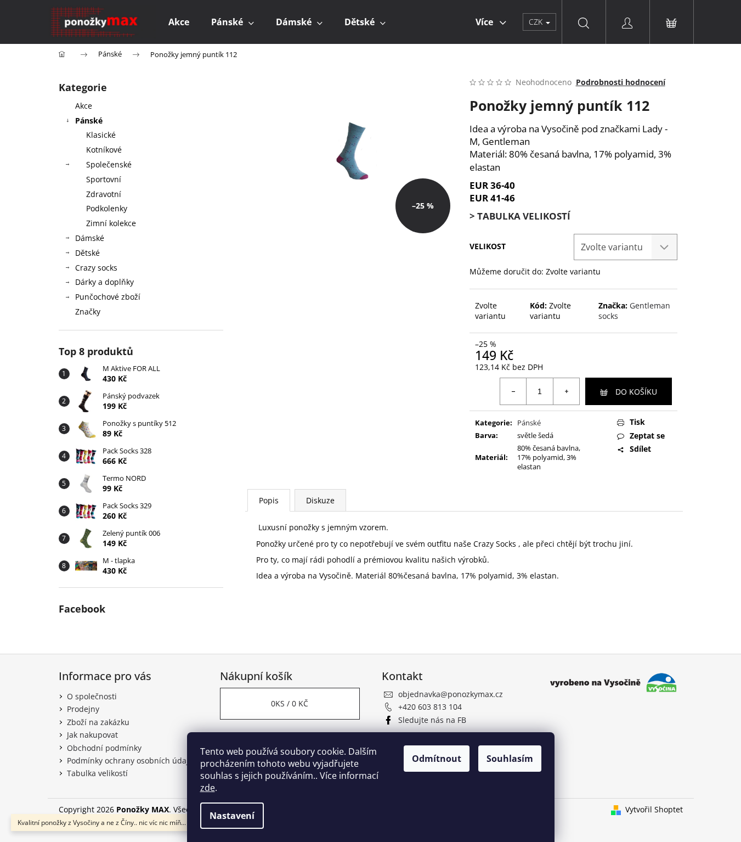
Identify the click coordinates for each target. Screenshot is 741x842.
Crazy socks (96, 267)
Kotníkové (104, 149)
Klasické (101, 135)
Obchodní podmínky (104, 748)
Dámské (89, 238)
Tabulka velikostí (97, 773)
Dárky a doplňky (104, 282)
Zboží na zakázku (98, 722)
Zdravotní (103, 194)
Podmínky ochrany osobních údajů (130, 760)
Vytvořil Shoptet (654, 809)
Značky (87, 311)
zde (207, 788)
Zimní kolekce (111, 223)
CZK (537, 21)
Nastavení (232, 816)
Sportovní (103, 179)
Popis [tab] (269, 500)
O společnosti (92, 696)
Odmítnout (436, 759)
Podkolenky (106, 208)
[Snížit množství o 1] (513, 391)
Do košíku (636, 391)
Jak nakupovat (92, 734)
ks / (289, 703)
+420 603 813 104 (430, 706)
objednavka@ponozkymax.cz (450, 694)
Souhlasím (510, 759)
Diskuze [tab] (320, 500)
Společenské (109, 164)
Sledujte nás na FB (432, 720)
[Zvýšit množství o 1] (566, 391)
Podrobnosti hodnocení (620, 82)
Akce (83, 105)
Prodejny (83, 709)
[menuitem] (178, 22)
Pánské (89, 120)
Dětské (87, 253)
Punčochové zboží (107, 296)
